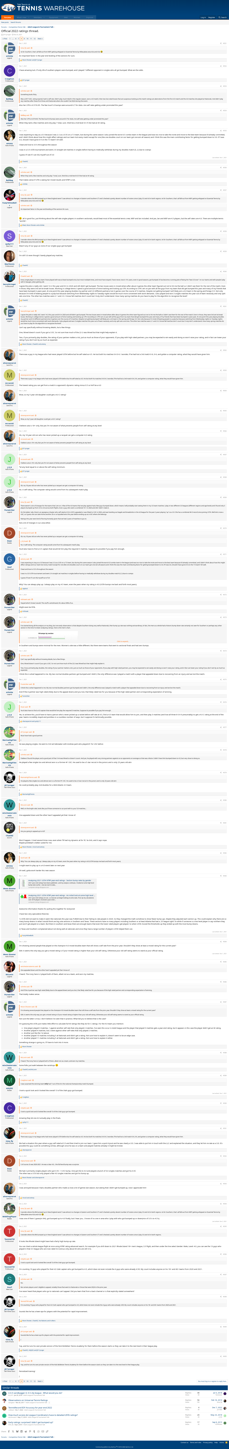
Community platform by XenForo (114, 1447)
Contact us (184, 1442)
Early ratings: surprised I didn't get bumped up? (30, 1422)
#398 (225, 1297)
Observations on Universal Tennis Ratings (28, 1400)
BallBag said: (25, 115)
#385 (225, 962)
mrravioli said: (26, 439)
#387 (225, 1002)
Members (38, 17)
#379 (225, 773)
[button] (29, 17)
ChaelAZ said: (25, 276)
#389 (225, 1075)
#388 (225, 1053)
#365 (225, 411)
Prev (5, 39)
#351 (225, 43)
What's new (21, 17)
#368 (225, 477)
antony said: (25, 559)
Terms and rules (195, 1442)
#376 (225, 702)
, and (33, 225)
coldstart (11, 1410)
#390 (225, 1103)
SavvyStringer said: (27, 311)
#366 (225, 431)
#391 (225, 1128)
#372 (225, 595)
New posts (5, 22)
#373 (225, 617)
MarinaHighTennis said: (29, 777)
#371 (225, 554)
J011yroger (7, 34)
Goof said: (24, 858)
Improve (89, 17)
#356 (225, 168)
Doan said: (24, 707)
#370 (225, 528)
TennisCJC (219, 1395)
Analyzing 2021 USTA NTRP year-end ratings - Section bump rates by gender (59, 880)
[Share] (220, 43)
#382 (225, 853)
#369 (225, 497)
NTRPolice (218, 1424)
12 (34, 39)
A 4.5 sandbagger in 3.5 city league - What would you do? (35, 1392)
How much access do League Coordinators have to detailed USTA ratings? (43, 1415)
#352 (225, 66)
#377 (225, 727)
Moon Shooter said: (28, 1007)
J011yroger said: (26, 732)
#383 (225, 876)
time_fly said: (25, 48)
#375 (225, 679)
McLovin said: (25, 805)
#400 (225, 1356)
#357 (225, 190)
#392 (225, 1156)
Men (66, 17)
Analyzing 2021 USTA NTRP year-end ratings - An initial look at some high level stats (63, 895)
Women (77, 17)
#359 (225, 251)
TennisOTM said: (26, 1301)
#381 (225, 823)
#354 (225, 111)
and (32, 60)
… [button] (12, 39)
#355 (225, 131)
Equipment (53, 17)
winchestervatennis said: (29, 966)
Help (216, 1442)
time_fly (219, 1402)
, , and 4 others (38, 1321)
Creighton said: (26, 1080)
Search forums (16, 22)
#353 (225, 86)
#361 (225, 306)
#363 (225, 370)
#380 (225, 800)
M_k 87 (10, 1395)
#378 (225, 750)
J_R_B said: (24, 541)
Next (39, 39)
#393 (225, 1184)
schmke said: (25, 91)
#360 (225, 271)
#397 (225, 1275)
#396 (225, 1254)
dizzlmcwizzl (12, 1417)
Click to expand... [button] (123, 641)
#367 (225, 455)
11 (31, 39)
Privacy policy (208, 1442)
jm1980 (219, 1410)
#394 (225, 1204)
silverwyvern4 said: (27, 375)
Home (221, 1442)
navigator (11, 1403)
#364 (225, 391)
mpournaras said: (27, 1161)
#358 (225, 231)
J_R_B (220, 1417)
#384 (225, 942)
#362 (225, 350)
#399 (225, 1327)
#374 (225, 651)
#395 (225, 1226)
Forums (7, 17)
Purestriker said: (26, 684)
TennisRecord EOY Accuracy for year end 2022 (30, 1407)
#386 (225, 982)
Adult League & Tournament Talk (34, 1395)
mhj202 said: (25, 1108)
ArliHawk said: (26, 599)
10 (27, 39)
